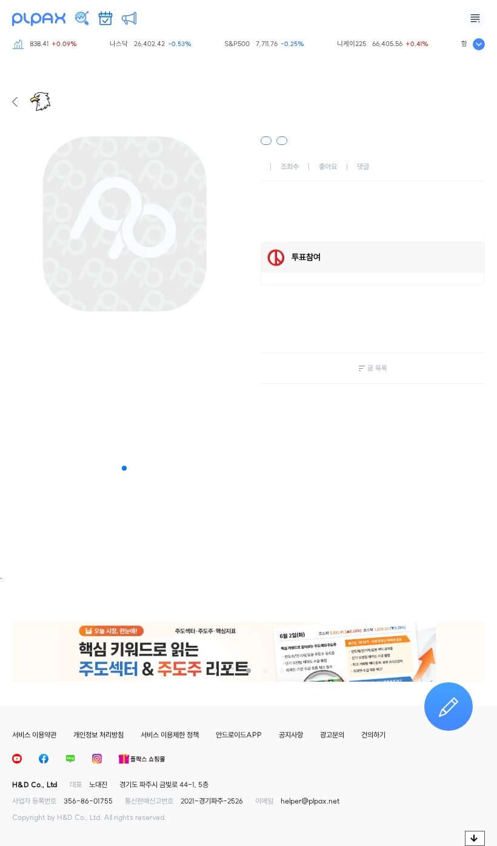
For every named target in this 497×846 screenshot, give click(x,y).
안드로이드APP (239, 734)
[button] (124, 468)
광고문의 (332, 734)
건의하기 (373, 734)
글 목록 (377, 368)
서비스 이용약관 (34, 734)
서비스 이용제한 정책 (170, 734)
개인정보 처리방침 (98, 734)
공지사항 (291, 734)
